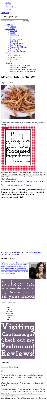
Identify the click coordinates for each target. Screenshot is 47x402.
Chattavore (5, 13)
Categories (5, 367)
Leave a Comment (24, 185)
